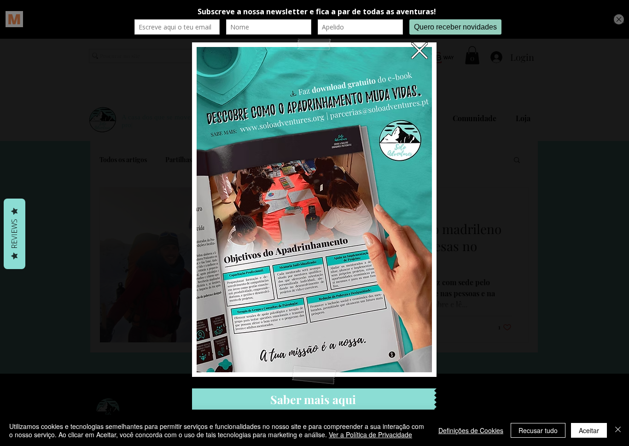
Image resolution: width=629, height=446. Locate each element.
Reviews (14, 234)
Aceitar (589, 430)
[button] (419, 50)
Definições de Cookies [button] (470, 430)
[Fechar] (617, 430)
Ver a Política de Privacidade (370, 434)
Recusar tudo (538, 430)
